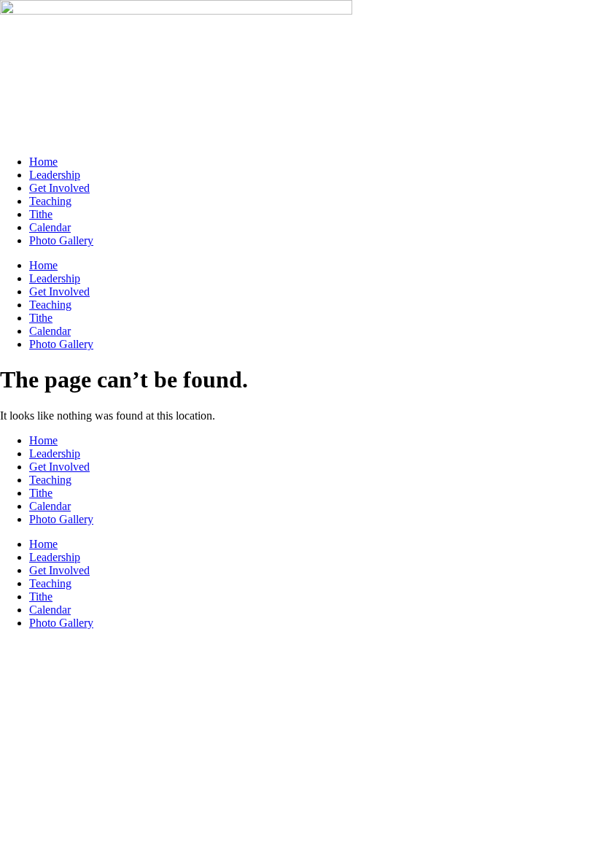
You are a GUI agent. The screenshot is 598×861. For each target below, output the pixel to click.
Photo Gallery (61, 240)
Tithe (41, 214)
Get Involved (59, 188)
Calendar (50, 227)
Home (43, 161)
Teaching (50, 201)
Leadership (54, 175)
